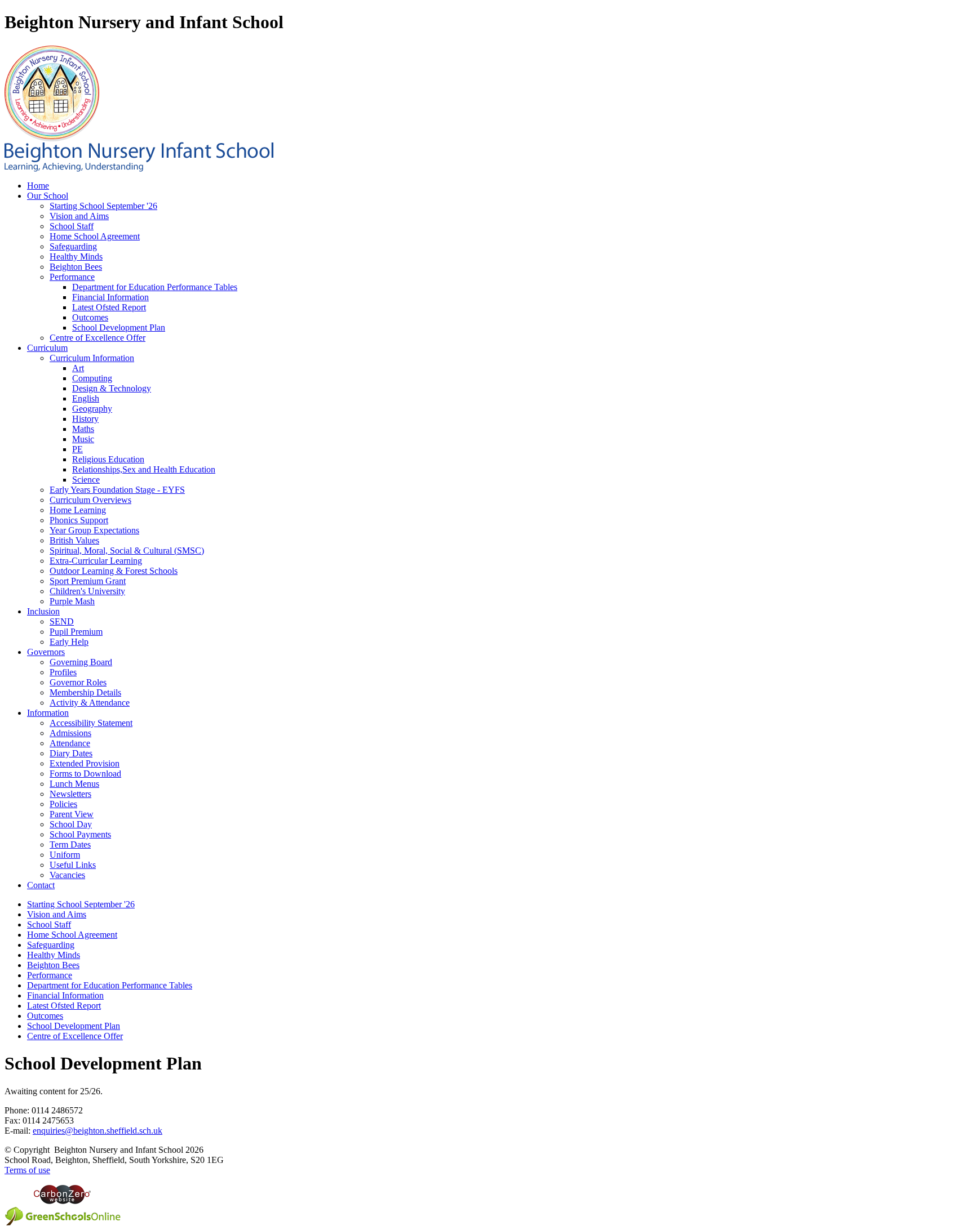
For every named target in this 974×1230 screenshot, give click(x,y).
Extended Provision (84, 763)
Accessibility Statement (91, 723)
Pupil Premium (76, 631)
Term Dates (70, 844)
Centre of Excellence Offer (97, 337)
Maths (83, 429)
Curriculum (47, 348)
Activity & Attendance (90, 702)
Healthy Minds (76, 256)
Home (38, 185)
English (85, 398)
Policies (63, 804)
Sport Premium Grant (88, 581)
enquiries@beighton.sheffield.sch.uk (97, 1130)
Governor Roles (78, 682)
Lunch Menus (74, 783)
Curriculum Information (92, 358)
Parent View (72, 814)
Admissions (70, 733)
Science (86, 479)
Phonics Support (79, 520)
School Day (71, 824)
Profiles (63, 672)
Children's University (87, 591)
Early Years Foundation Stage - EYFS (117, 489)
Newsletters (70, 794)
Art (78, 368)
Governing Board (81, 662)
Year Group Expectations (94, 530)
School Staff (72, 226)
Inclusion (43, 611)
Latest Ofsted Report (109, 307)
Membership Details (85, 692)
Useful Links (73, 865)
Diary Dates (71, 753)
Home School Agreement (95, 236)
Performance (72, 277)
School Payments (80, 834)
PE (77, 449)
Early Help (69, 642)
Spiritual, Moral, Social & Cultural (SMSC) (127, 550)
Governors (46, 652)
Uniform (65, 854)
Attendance (70, 743)
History (85, 419)
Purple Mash (72, 601)
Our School (47, 195)
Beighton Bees (76, 266)
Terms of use (27, 1170)
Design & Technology (111, 388)
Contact (41, 885)
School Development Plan (118, 327)
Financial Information (110, 297)
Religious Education (108, 459)
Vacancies (67, 875)
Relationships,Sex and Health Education (143, 469)
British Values (74, 540)
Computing (92, 378)
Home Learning (78, 510)
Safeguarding (73, 246)
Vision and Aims (79, 216)
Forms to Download (85, 773)
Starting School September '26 (103, 206)
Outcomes (90, 317)
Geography (92, 408)
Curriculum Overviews (90, 500)
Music (83, 439)
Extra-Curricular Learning (96, 560)
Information (48, 713)
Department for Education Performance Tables (154, 287)
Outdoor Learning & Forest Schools (114, 571)
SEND (62, 621)
